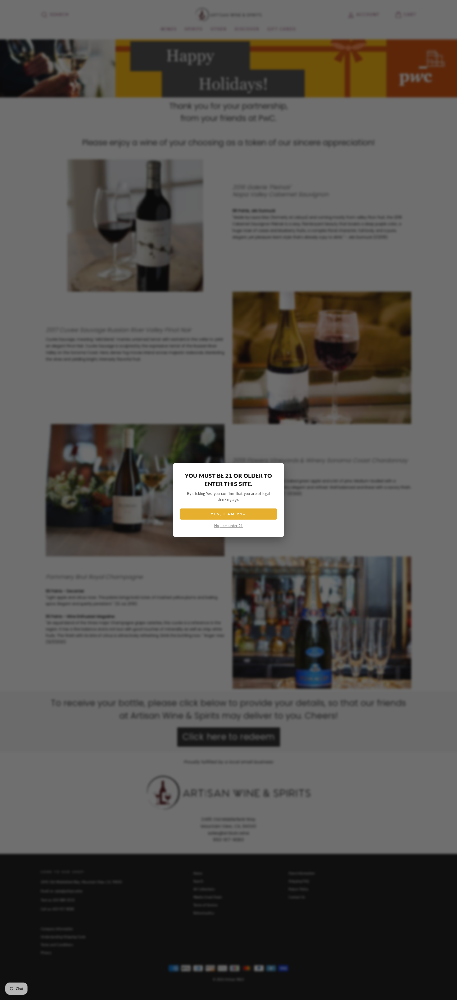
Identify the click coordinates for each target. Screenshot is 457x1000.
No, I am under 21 (228, 526)
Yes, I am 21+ (228, 514)
